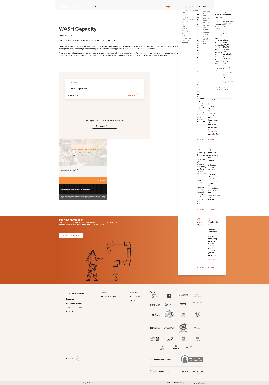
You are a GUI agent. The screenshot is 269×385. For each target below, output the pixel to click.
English (63, 63)
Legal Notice (87, 383)
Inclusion (121, 63)
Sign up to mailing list (77, 293)
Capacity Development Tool (103, 63)
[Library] (167, 6)
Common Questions (74, 303)
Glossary (69, 311)
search (66, 16)
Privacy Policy (68, 383)
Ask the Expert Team (109, 296)
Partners (133, 300)
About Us (133, 292)
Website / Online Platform (80, 63)
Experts (104, 292)
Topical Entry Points (74, 307)
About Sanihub (135, 296)
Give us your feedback (104, 126)
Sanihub (61, 16)
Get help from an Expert (71, 235)
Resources (70, 299)
